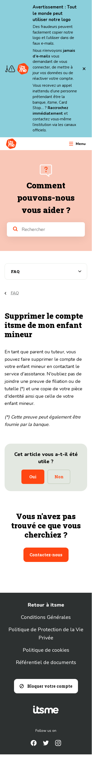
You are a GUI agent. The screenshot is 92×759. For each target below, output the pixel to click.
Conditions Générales (46, 617)
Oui (32, 476)
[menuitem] (34, 743)
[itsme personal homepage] (11, 144)
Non (59, 476)
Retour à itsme (46, 604)
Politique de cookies (46, 650)
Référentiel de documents (46, 662)
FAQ (15, 293)
